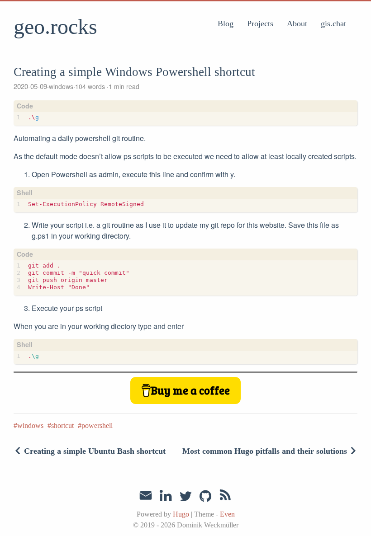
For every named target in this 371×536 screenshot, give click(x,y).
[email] (145, 496)
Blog (225, 23)
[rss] (225, 496)
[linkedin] (165, 496)
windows (61, 86)
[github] (205, 496)
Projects (260, 23)
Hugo (181, 514)
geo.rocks (55, 26)
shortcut (62, 425)
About (297, 23)
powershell (97, 425)
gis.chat (333, 23)
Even (227, 514)
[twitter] (185, 496)
